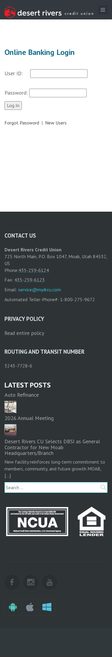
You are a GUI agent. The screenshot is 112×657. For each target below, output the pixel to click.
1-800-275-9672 (77, 299)
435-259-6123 (29, 280)
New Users (56, 123)
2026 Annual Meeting (29, 418)
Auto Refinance (21, 394)
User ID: (17, 73)
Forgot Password (22, 123)
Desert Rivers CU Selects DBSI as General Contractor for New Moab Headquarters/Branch (52, 447)
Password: (16, 92)
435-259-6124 (34, 270)
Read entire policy (24, 333)
